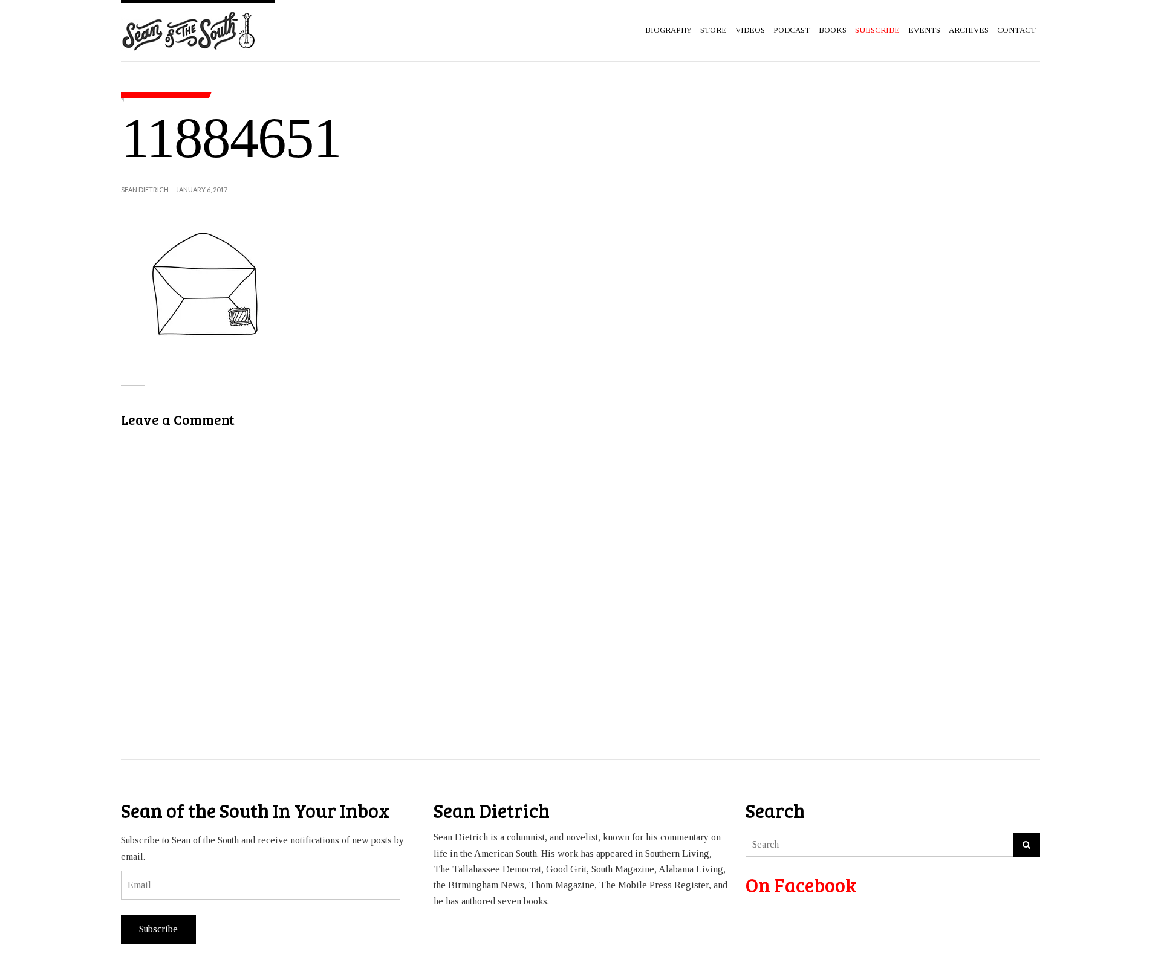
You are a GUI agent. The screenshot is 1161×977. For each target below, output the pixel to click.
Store (713, 29)
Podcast (791, 29)
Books (833, 29)
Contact (1016, 29)
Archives (969, 29)
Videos (750, 29)
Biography (668, 29)
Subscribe (158, 929)
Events (924, 29)
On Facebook (801, 885)
